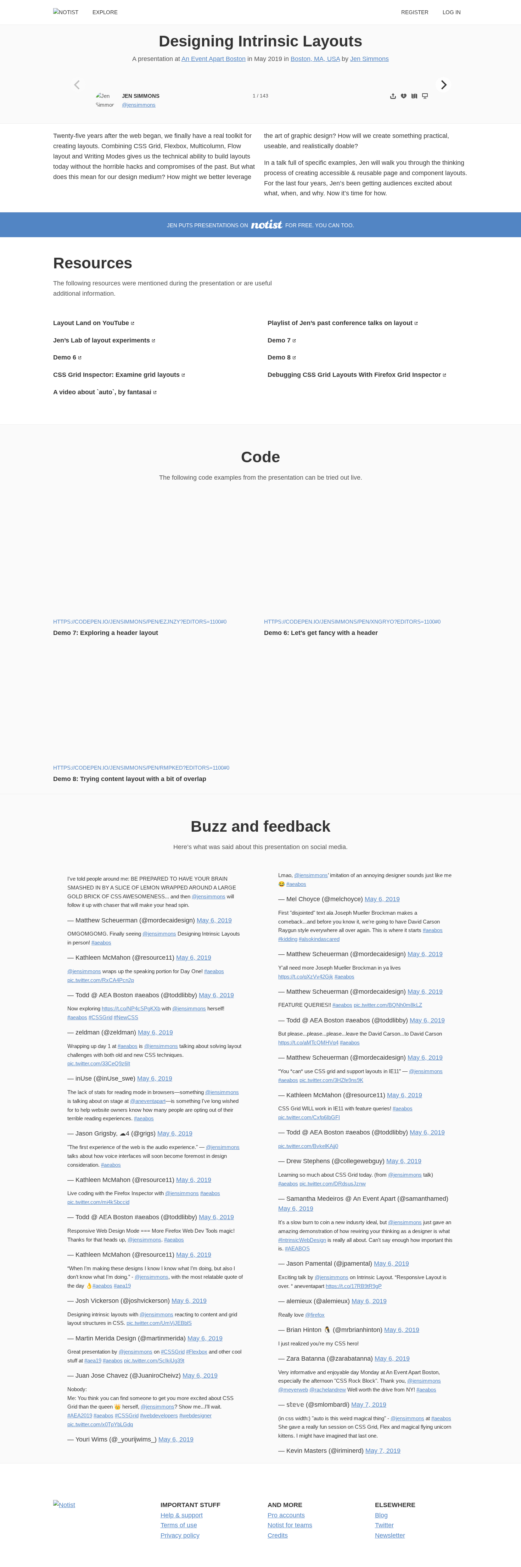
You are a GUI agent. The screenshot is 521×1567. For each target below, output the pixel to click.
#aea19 (122, 1286)
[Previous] (78, 85)
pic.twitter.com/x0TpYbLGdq (100, 1424)
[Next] (443, 85)
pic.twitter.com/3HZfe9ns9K (331, 1080)
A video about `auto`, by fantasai (102, 392)
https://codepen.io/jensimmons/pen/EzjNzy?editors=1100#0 (139, 622)
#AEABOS (297, 1248)
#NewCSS (126, 1017)
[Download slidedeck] (403, 96)
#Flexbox (196, 1352)
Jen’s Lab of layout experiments (101, 340)
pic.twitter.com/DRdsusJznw (332, 1184)
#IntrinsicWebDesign (302, 1240)
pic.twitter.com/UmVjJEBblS (159, 1323)
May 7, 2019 (368, 1404)
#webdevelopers (159, 1415)
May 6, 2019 (214, 920)
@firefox (315, 1315)
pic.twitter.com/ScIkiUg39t (154, 1360)
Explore (105, 12)
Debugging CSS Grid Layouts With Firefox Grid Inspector (354, 374)
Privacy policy (180, 1535)
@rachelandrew (327, 1390)
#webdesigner (195, 1415)
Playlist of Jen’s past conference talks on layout (340, 323)
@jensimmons (139, 105)
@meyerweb (293, 1390)
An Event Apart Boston (213, 58)
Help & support (182, 1515)
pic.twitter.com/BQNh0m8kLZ (388, 1005)
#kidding (287, 939)
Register (414, 12)
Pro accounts (286, 1515)
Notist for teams (290, 1525)
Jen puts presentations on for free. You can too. (260, 225)
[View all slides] (414, 96)
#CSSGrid (100, 1017)
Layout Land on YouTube (91, 323)
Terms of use (179, 1525)
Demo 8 (279, 357)
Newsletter (390, 1535)
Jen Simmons (369, 58)
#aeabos (101, 942)
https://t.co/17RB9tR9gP (354, 1286)
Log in (452, 12)
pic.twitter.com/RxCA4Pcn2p (100, 980)
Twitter (384, 1525)
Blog (381, 1515)
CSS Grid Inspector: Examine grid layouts (116, 374)
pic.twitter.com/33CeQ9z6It (98, 1063)
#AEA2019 (79, 1415)
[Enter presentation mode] (425, 96)
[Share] (393, 96)
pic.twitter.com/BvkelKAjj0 (308, 1146)
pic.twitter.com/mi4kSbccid (98, 1202)
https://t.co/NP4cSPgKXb (131, 1008)
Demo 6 (64, 357)
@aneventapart (148, 1101)
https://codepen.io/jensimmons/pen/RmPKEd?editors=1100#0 (141, 768)
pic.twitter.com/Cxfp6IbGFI (309, 1117)
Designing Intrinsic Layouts (260, 41)
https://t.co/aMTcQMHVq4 (308, 1042)
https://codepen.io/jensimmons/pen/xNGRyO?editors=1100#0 (352, 622)
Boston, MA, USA (315, 58)
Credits (278, 1535)
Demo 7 (279, 340)
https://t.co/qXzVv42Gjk (305, 977)
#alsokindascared (319, 939)
